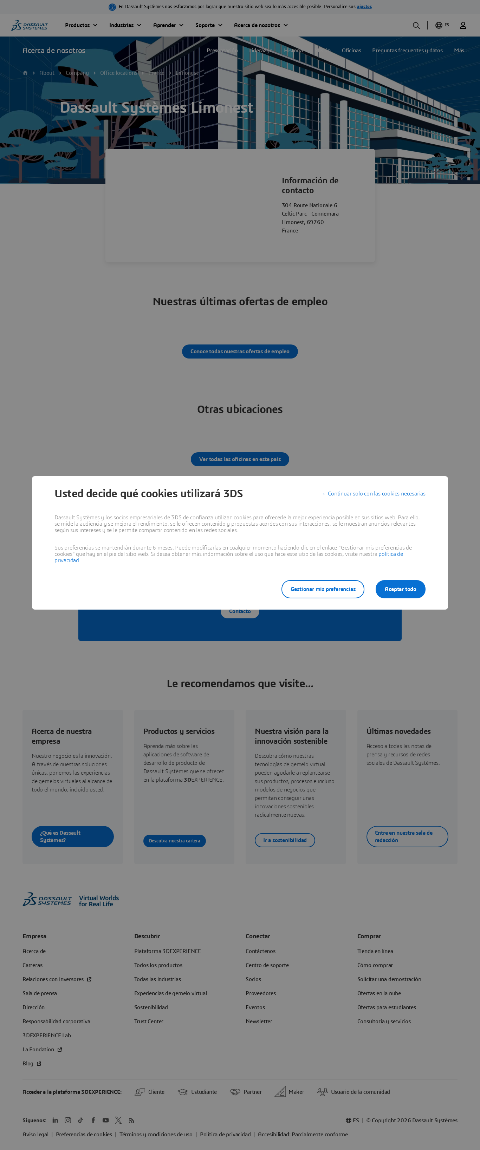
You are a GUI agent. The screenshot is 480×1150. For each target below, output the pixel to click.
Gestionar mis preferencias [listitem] (323, 589)
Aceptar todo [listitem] (400, 589)
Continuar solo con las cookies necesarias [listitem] (377, 494)
